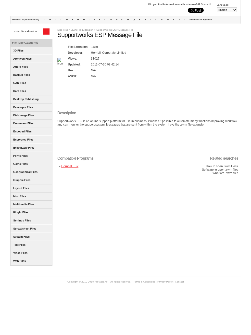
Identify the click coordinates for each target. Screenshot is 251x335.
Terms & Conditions (144, 281)
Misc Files (62, 29)
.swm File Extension (82, 29)
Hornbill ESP (69, 166)
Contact (179, 281)
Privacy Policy (165, 281)
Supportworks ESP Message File (114, 29)
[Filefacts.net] (35, 9)
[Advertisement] (146, 95)
